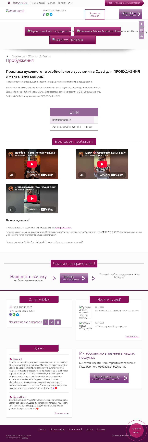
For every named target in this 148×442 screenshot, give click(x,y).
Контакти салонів (95, 14)
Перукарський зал (62, 31)
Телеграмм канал (63, 227)
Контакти (62, 2)
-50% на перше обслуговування (111, 325)
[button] (45, 322)
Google (25, 438)
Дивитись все (131, 336)
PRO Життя (76, 39)
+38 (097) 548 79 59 (22, 307)
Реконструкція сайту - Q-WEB (124, 435)
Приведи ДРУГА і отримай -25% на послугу (116, 309)
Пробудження (45, 56)
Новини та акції (38, 2)
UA (69, 3)
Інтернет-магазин (123, 2)
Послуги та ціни (20, 2)
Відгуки (51, 2)
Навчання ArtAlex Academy (117, 31)
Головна (42, 429)
